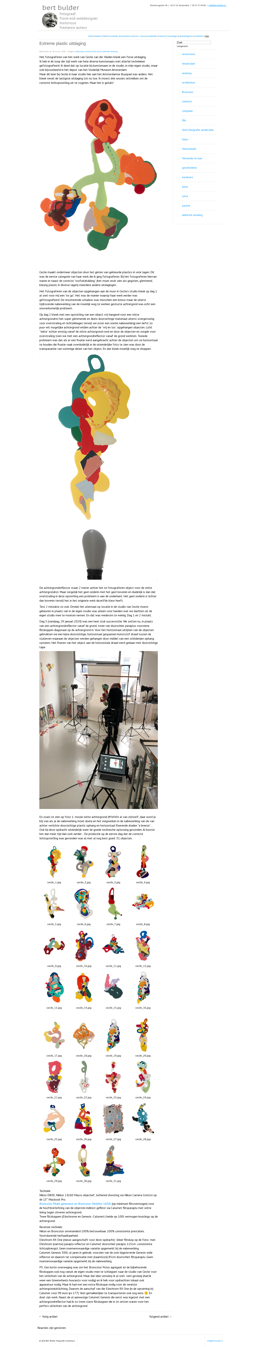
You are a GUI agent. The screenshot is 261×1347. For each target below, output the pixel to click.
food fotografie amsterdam (198, 130)
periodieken (152, 36)
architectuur (125, 36)
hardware (187, 177)
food (105, 36)
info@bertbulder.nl (217, 5)
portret (163, 36)
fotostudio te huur (192, 158)
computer (187, 111)
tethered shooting (192, 215)
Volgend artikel (159, 1316)
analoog (186, 73)
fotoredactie (189, 148)
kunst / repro (139, 36)
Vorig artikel (50, 1316)
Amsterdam (188, 63)
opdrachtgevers (186, 36)
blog (207, 36)
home (90, 36)
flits (184, 120)
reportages (173, 36)
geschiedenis (189, 167)
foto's (185, 139)
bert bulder (60, 7)
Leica (185, 196)
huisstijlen (114, 36)
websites (199, 36)
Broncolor (187, 92)
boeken (98, 36)
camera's (187, 101)
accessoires (188, 54)
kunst (185, 186)
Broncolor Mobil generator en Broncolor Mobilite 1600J (75, 1204)
